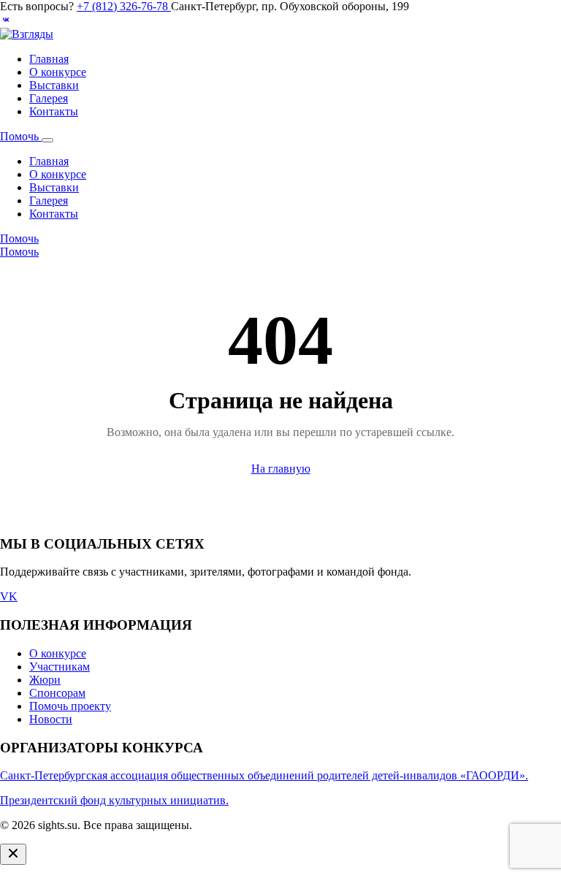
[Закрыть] (13, 854)
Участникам (59, 666)
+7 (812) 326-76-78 (124, 6)
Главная (49, 59)
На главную (280, 468)
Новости (50, 719)
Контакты (53, 111)
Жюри (45, 679)
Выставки (54, 85)
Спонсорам (57, 693)
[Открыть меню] (47, 140)
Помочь (21, 136)
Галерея (48, 98)
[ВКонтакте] (6, 21)
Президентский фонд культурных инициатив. (114, 800)
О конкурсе (57, 72)
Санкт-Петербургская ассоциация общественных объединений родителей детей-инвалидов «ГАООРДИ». (264, 775)
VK (9, 596)
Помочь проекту (70, 706)
